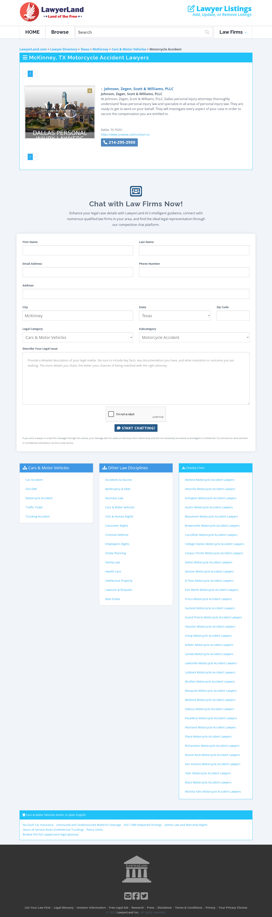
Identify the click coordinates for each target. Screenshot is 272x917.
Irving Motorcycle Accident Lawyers (208, 636)
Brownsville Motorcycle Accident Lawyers (212, 525)
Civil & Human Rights (119, 516)
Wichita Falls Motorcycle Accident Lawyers (213, 791)
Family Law (112, 562)
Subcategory (147, 329)
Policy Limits (94, 829)
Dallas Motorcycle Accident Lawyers (208, 562)
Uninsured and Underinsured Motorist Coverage (88, 825)
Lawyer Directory (63, 49)
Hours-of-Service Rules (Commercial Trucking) (53, 829)
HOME (32, 32)
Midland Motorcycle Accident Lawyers (210, 700)
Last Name (146, 242)
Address (28, 285)
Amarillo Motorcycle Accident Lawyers (210, 489)
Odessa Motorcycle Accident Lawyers (209, 709)
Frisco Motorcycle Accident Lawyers (208, 599)
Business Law (114, 498)
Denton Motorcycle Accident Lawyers (209, 571)
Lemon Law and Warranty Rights (185, 825)
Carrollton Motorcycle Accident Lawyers (211, 535)
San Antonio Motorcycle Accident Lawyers (212, 764)
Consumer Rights (116, 525)
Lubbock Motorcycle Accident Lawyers (210, 672)
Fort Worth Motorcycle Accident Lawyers (211, 590)
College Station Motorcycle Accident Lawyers (214, 544)
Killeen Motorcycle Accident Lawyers (209, 645)
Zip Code (223, 307)
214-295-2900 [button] (121, 142)
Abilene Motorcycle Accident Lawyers (209, 480)
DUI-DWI (31, 489)
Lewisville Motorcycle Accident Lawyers (211, 663)
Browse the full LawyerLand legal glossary (50, 834)
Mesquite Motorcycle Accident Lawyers (211, 691)
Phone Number (149, 264)
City (25, 307)
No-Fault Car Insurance (38, 825)
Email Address (32, 264)
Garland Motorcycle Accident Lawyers (210, 608)
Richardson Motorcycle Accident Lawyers (212, 746)
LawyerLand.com (33, 49)
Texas (85, 49)
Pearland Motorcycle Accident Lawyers (210, 727)
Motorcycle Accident (39, 498)
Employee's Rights (117, 544)
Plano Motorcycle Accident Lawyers (208, 736)
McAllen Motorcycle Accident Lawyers (210, 681)
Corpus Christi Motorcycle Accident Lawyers (214, 553)
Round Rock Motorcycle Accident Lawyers (212, 755)
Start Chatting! (138, 428)
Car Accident (34, 480)
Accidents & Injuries (118, 480)
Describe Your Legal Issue (40, 348)
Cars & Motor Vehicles (129, 49)
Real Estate (112, 599)
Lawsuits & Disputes (118, 590)
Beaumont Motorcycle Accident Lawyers (211, 516)
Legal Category (33, 329)
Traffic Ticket (34, 507)
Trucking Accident (38, 516)
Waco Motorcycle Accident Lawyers (208, 782)
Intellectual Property (118, 580)
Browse (60, 32)
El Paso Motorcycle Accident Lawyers (209, 580)
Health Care (113, 571)
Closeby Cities (195, 468)
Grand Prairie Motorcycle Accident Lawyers (213, 617)
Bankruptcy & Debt (117, 489)
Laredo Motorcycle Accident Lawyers (209, 654)
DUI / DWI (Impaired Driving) (142, 825)
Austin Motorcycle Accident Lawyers (209, 507)
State (142, 307)
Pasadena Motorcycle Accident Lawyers (211, 718)
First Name (30, 242)
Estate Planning (115, 553)
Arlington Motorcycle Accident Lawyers (211, 498)
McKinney (100, 49)
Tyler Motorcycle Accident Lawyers (208, 773)
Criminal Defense (116, 535)
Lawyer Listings (223, 8)
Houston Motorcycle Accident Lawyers (210, 626)
